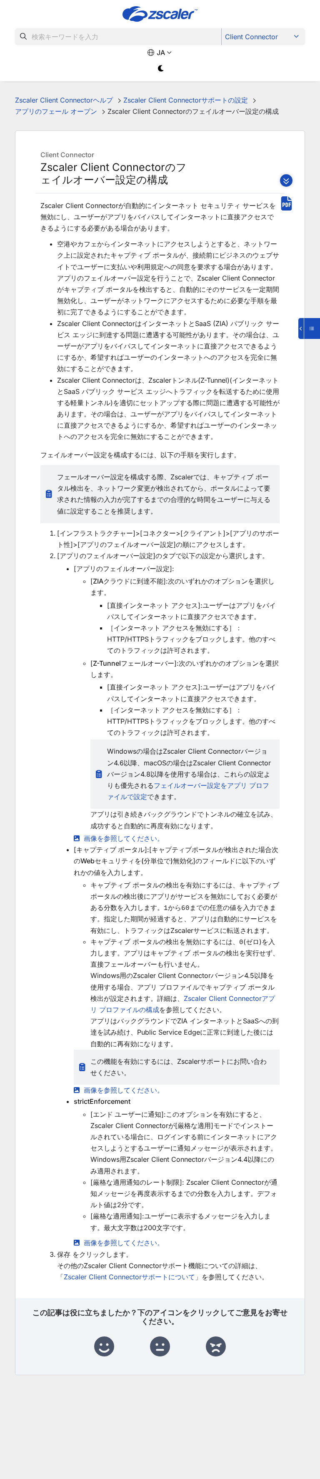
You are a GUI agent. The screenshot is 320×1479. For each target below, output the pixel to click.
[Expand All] (286, 180)
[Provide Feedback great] (104, 1347)
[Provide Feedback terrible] (216, 1347)
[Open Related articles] (309, 328)
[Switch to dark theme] (161, 68)
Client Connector (251, 37)
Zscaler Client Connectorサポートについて (129, 1277)
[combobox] (118, 36)
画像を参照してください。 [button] (124, 838)
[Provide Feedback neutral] (160, 1347)
